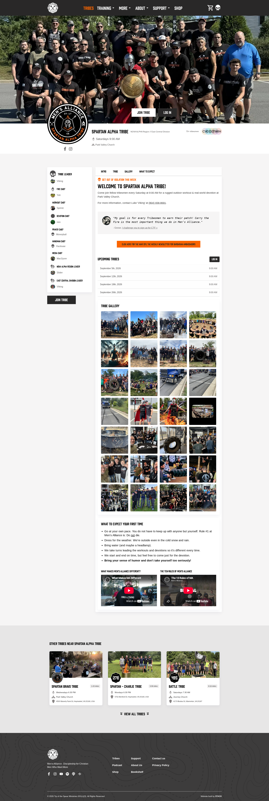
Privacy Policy (160, 765)
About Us (136, 765)
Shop (115, 772)
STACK (218, 796)
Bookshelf (137, 772)
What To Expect (147, 171)
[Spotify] (67, 774)
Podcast (117, 765)
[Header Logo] (52, 7)
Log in (167, 112)
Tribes (116, 758)
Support (136, 758)
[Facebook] (49, 774)
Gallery (129, 171)
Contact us (158, 758)
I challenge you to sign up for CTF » (139, 228)
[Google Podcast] (79, 774)
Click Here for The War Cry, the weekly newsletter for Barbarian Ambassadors (158, 244)
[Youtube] (61, 774)
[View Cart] (210, 7)
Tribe (115, 171)
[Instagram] (55, 774)
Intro (103, 171)
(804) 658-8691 (157, 203)
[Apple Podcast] (73, 774)
